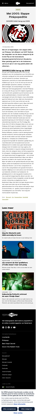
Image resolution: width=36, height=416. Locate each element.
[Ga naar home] (18, 3)
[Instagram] (6, 327)
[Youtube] (14, 327)
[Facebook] (9, 327)
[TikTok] (11, 327)
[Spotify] (3, 327)
